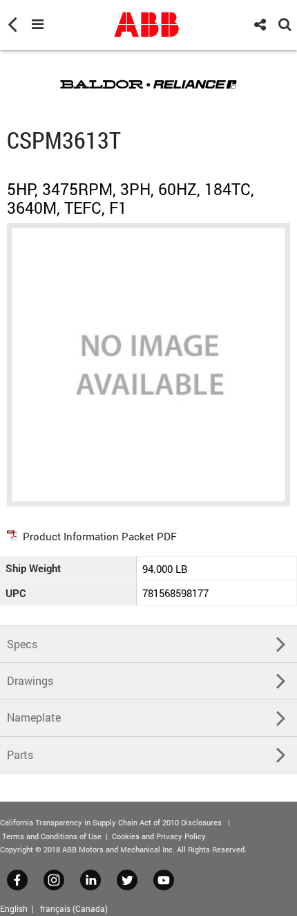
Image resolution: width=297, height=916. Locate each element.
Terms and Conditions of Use (52, 836)
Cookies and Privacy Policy (159, 836)
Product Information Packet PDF (100, 536)
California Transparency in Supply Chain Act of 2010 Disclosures (111, 822)
